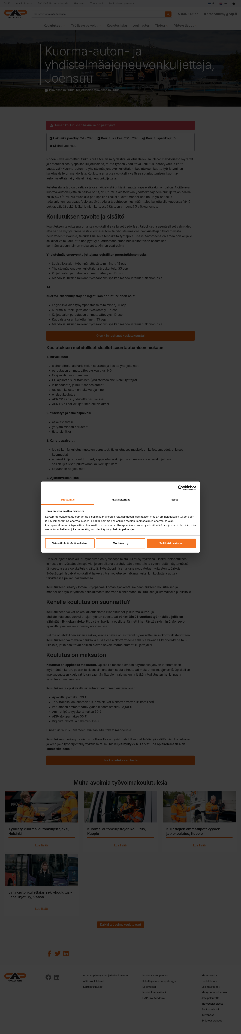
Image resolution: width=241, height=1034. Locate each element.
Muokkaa (118, 543)
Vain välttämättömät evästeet (70, 543)
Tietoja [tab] (173, 499)
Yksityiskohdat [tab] (120, 499)
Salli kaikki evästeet (171, 543)
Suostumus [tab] (68, 499)
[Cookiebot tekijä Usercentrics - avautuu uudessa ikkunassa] (180, 488)
